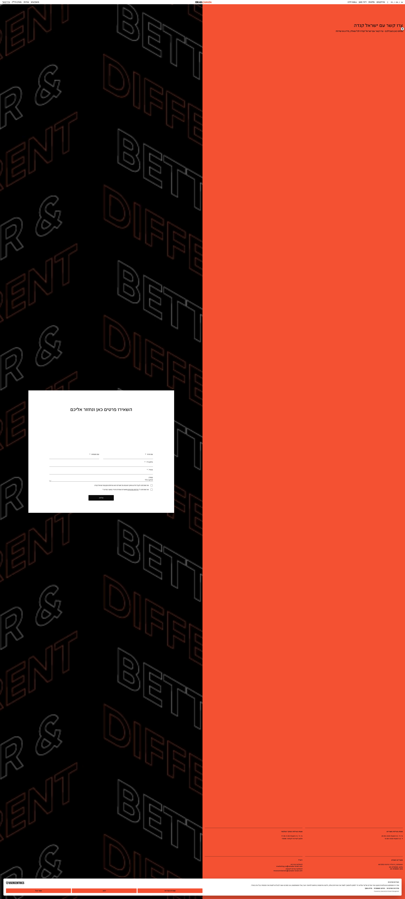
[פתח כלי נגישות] (402, 28)
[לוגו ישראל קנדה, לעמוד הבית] (203, 2)
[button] (381, 2)
